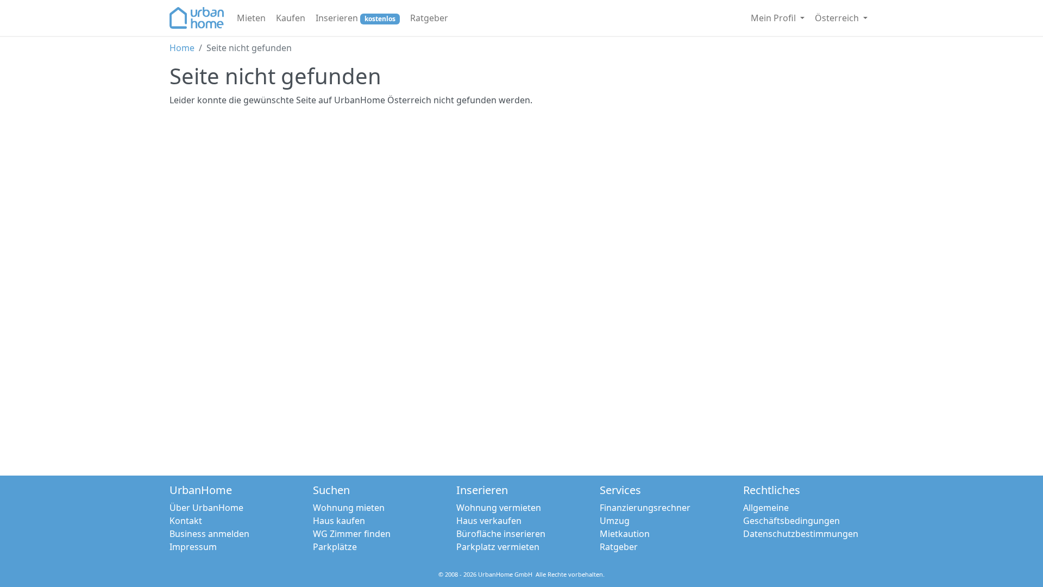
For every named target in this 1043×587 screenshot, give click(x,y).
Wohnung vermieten (498, 508)
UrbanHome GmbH (505, 574)
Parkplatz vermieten (497, 547)
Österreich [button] (838, 18)
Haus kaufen (339, 521)
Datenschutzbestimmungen (800, 534)
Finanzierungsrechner (645, 508)
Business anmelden (209, 534)
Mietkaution (625, 534)
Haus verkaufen (489, 521)
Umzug (615, 521)
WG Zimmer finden (352, 534)
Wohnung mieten (349, 508)
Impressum (193, 547)
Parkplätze (335, 547)
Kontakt (185, 521)
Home (181, 48)
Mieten (251, 18)
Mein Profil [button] (774, 18)
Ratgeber (429, 18)
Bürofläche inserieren (500, 534)
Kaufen (290, 18)
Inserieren (355, 18)
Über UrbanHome (206, 508)
